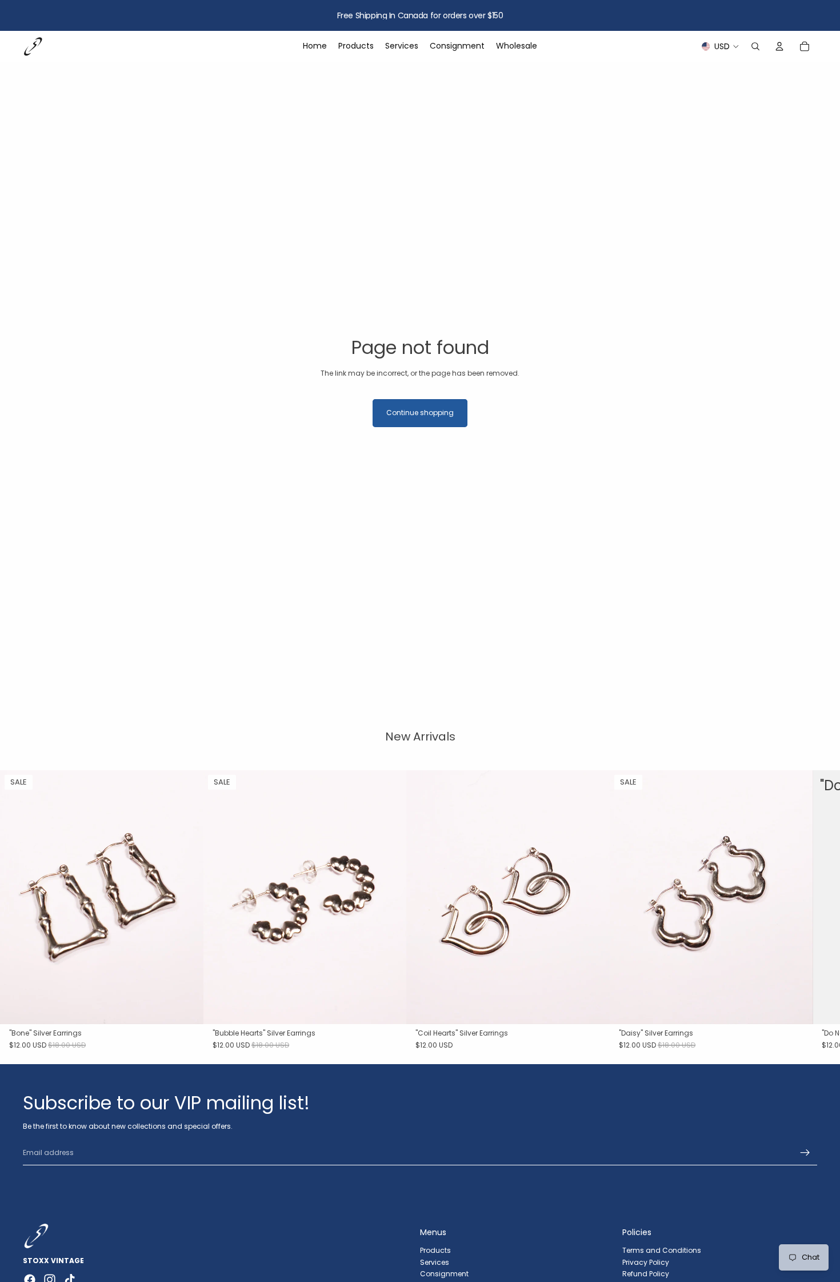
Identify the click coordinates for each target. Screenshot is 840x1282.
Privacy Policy (645, 1262)
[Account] (779, 46)
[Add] (185, 1007)
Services (434, 1262)
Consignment (444, 1274)
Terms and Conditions (661, 1250)
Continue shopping (420, 412)
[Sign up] (805, 1153)
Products (435, 1250)
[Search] (755, 46)
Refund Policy (645, 1274)
